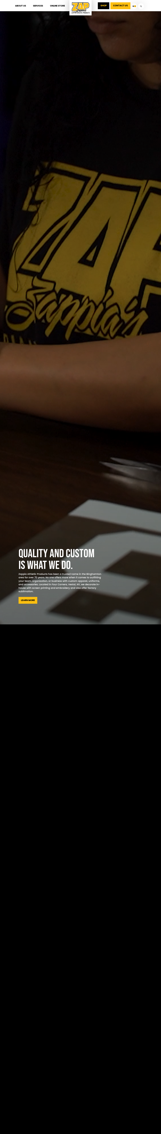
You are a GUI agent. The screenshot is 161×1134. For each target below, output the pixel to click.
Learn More (28, 600)
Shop (104, 5)
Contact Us (120, 5)
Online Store (57, 5)
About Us (20, 5)
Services (38, 5)
